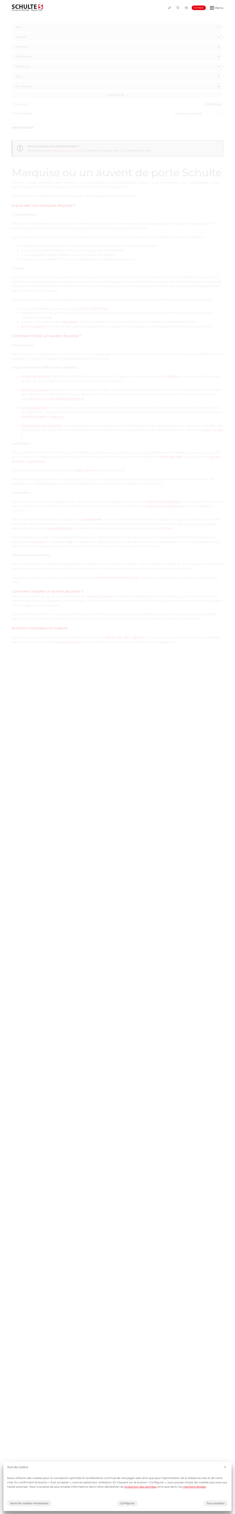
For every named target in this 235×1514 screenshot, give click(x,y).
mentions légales (194, 1486)
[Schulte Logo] (27, 7)
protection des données (140, 1486)
